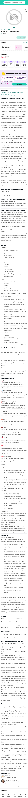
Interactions (10, 95)
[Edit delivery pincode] (26, 56)
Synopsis (16, 95)
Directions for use (15, 92)
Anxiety (4, 33)
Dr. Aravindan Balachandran (12, 782)
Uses (2, 92)
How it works (7, 92)
